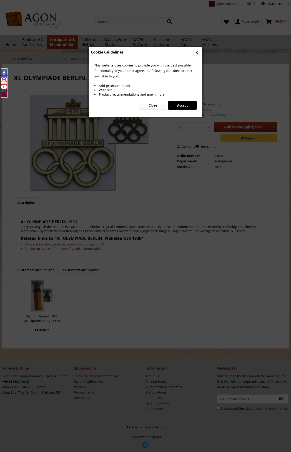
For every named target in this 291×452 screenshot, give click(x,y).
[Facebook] (4, 71)
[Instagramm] (4, 79)
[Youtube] (4, 86)
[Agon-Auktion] (4, 94)
